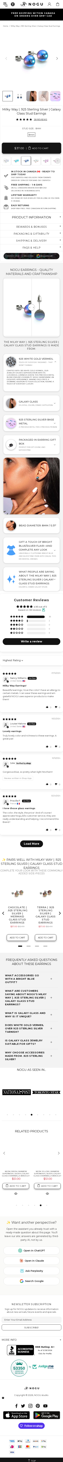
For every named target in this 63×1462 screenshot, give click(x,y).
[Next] (57, 58)
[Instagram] (30, 1406)
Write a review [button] (31, 641)
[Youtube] (45, 1406)
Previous (5, 160)
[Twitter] (23, 1406)
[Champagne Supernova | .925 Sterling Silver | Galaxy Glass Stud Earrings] (35, 160)
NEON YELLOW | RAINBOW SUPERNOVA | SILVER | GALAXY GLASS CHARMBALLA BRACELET (47, 1173)
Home (5, 26)
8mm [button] (31, 134)
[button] (17, 616)
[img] (9, 673)
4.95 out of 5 (40, 606)
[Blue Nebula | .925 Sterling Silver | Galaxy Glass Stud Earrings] (16, 160)
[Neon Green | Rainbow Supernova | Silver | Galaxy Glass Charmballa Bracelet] (16, 1153)
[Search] (5, 4)
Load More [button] (31, 843)
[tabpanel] (16, 160)
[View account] (49, 4)
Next (57, 160)
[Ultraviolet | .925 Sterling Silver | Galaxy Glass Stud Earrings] (45, 160)
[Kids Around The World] (31, 256)
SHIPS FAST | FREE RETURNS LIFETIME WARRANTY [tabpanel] (33, 14)
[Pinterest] (38, 1406)
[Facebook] (16, 1406)
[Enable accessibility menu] (13, 4)
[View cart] (58, 4)
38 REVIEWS (40, 119)
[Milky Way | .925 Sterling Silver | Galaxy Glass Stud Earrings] (26, 160)
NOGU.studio (31, 4)
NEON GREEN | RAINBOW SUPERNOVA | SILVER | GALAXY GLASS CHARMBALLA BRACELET (16, 1173)
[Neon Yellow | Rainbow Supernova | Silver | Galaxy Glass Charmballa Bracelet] (47, 1153)
